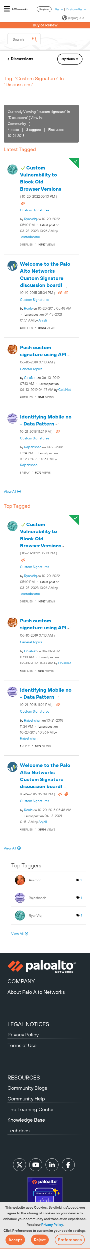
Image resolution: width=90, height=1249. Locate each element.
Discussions (22, 59)
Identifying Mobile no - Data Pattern (46, 423)
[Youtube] (35, 1164)
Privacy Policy (52, 1225)
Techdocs (19, 1130)
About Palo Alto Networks (36, 992)
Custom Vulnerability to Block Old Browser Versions (42, 182)
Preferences (70, 1240)
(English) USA (76, 17)
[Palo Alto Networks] (45, 966)
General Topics (31, 369)
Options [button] (68, 59)
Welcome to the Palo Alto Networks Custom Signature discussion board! (45, 278)
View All (10, 492)
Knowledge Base (26, 1120)
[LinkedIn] (52, 1164)
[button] (15, 1240)
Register (44, 9)
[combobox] (24, 39)
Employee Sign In (76, 9)
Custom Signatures (34, 210)
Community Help (26, 1098)
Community (17, 124)
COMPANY (21, 981)
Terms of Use (22, 1045)
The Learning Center (31, 1109)
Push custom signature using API (45, 354)
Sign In (59, 9)
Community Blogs (27, 1088)
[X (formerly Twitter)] (19, 1164)
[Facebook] (68, 1164)
